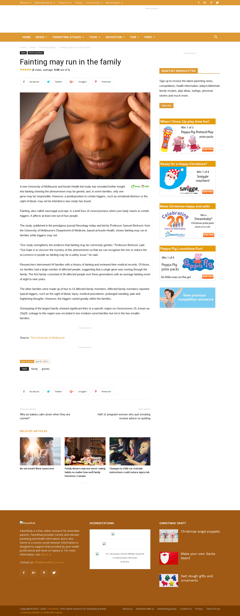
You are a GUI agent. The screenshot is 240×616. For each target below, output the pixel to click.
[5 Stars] (30, 69)
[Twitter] (217, 2)
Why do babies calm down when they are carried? (45, 416)
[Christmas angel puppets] (168, 535)
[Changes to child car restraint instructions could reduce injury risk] (130, 451)
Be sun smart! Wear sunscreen (37, 468)
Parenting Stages (67, 37)
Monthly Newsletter (179, 71)
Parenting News (47, 47)
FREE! (148, 37)
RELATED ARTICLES (33, 431)
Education (114, 37)
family (34, 368)
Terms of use (92, 2)
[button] (215, 37)
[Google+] (205, 2)
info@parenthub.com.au (48, 562)
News (40, 37)
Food (93, 37)
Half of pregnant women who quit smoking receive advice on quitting (124, 416)
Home (26, 37)
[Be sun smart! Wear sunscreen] (40, 451)
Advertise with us (43, 2)
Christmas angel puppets (200, 531)
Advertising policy (167, 608)
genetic (46, 368)
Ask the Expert (113, 2)
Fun (133, 37)
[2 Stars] (23, 69)
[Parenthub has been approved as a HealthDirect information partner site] (120, 534)
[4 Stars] (28, 69)
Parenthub (53, 608)
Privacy (78, 2)
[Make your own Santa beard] (168, 558)
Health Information (52, 612)
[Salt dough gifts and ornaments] (168, 580)
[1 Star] (21, 69)
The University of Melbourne (47, 337)
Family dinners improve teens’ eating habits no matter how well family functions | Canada (85, 472)
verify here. (125, 562)
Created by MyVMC (30, 612)
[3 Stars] (25, 69)
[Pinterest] (211, 2)
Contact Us (63, 2)
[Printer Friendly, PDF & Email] (139, 186)
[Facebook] (199, 2)
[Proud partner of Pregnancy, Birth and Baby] (120, 544)
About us (24, 2)
